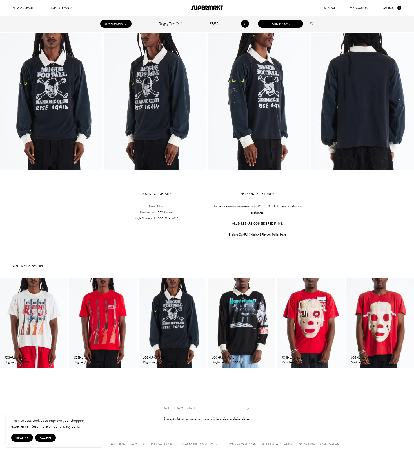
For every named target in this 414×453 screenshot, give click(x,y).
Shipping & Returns (276, 444)
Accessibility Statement (200, 444)
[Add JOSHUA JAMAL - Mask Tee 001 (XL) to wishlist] (337, 362)
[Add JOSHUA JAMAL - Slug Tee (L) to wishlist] (60, 362)
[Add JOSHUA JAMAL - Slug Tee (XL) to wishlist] (129, 362)
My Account (360, 7)
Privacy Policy (163, 444)
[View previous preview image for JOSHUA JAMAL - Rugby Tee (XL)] (143, 323)
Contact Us (329, 444)
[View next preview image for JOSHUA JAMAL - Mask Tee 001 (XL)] (340, 323)
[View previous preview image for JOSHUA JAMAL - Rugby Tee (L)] (212, 323)
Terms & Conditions (240, 444)
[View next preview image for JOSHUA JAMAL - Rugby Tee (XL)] (201, 323)
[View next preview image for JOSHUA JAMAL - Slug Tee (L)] (63, 323)
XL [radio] (245, 23)
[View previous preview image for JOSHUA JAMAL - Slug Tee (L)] (4, 323)
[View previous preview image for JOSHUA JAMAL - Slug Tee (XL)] (73, 323)
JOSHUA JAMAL (116, 23)
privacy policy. (70, 426)
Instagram (306, 444)
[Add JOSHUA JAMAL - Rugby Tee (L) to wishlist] (268, 362)
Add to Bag (281, 23)
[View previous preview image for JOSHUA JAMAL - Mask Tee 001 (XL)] (281, 323)
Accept (45, 437)
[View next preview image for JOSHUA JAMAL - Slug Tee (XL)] (132, 323)
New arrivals (23, 7)
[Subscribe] (245, 408)
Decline (22, 437)
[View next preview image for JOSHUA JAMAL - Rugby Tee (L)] (270, 323)
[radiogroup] (245, 24)
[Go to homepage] (207, 8)
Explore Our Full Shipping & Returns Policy (257, 234)
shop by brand (60, 7)
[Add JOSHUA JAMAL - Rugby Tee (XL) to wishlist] (312, 23)
